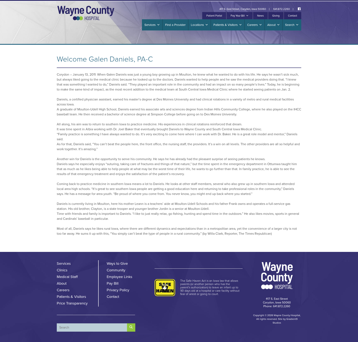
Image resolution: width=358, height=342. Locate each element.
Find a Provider (175, 25)
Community (116, 270)
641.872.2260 (281, 9)
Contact (292, 15)
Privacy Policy (118, 290)
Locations (197, 25)
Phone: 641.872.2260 (276, 306)
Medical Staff (67, 276)
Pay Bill (113, 283)
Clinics (62, 270)
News (260, 15)
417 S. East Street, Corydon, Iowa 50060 (242, 9)
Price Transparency (72, 303)
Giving (275, 15)
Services (150, 25)
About (271, 25)
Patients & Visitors (225, 25)
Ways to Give (117, 263)
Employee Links (119, 276)
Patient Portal (214, 15)
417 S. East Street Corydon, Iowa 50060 (277, 300)
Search (289, 25)
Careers (252, 25)
